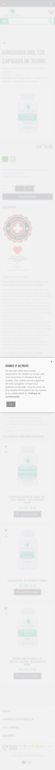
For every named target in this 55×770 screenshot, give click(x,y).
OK (10, 404)
